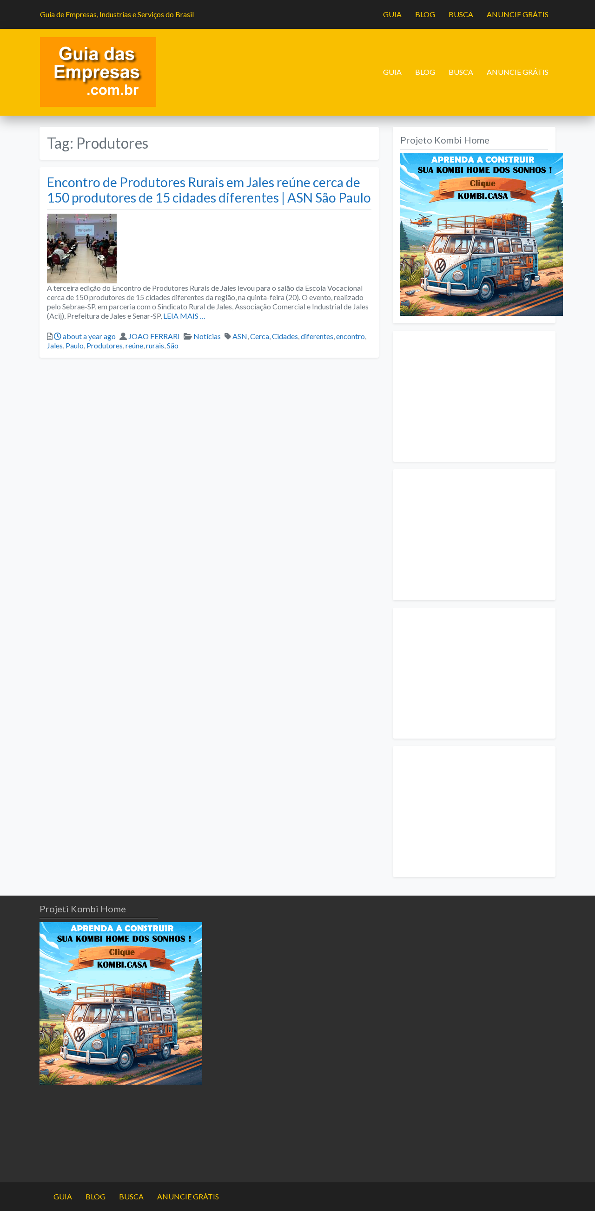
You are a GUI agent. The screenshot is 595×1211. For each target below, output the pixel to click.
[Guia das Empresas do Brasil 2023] (98, 71)
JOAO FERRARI (154, 336)
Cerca (259, 336)
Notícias (207, 336)
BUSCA (461, 14)
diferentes (317, 336)
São (172, 345)
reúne (134, 345)
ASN (239, 336)
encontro (350, 336)
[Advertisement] (474, 396)
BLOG (425, 14)
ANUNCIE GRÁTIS (518, 14)
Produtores (104, 345)
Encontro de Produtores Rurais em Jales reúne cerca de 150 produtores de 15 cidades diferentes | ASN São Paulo (209, 190)
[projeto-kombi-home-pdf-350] (481, 233)
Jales (55, 345)
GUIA (392, 14)
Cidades (285, 336)
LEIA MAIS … (183, 315)
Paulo (75, 345)
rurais (155, 345)
